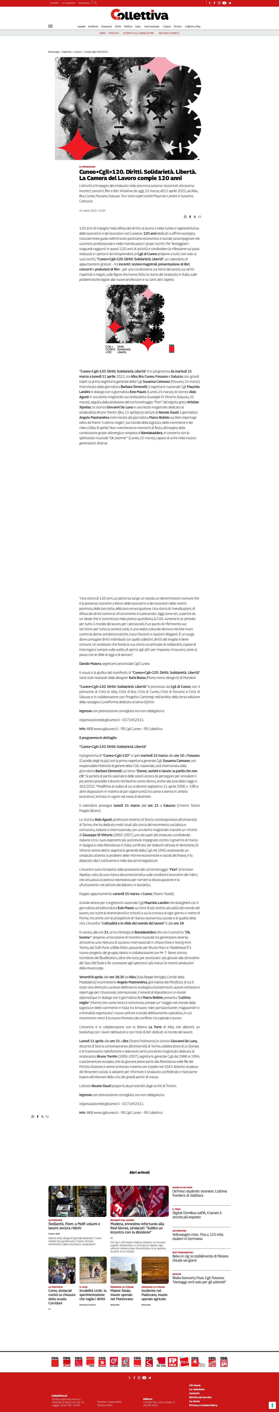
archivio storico (168, 33)
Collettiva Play (193, 26)
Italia (137, 26)
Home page (53, 51)
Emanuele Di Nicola (88, 1305)
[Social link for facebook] (214, 3)
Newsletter (84, 2)
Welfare (128, 26)
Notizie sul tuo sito (200, 1397)
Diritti (118, 26)
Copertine (67, 51)
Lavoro (81, 26)
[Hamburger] (50, 26)
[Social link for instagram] (219, 3)
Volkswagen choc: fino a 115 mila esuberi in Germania (198, 1236)
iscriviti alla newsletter (138, 33)
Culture (167, 26)
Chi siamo (195, 1385)
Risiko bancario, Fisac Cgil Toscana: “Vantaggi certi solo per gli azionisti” (199, 1280)
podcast (114, 33)
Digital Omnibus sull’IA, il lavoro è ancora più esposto (197, 1215)
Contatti (54, 2)
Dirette (177, 26)
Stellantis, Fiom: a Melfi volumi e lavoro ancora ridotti (74, 1226)
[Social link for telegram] (229, 3)
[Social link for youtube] (224, 3)
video (102, 33)
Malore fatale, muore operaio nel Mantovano (121, 1295)
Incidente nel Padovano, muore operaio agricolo (155, 1295)
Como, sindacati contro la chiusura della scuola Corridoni (61, 1297)
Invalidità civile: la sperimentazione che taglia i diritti (93, 1295)
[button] (185, 216)
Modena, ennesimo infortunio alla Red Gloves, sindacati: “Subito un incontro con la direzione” (137, 1228)
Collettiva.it (59, 1395)
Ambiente (93, 26)
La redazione (68, 2)
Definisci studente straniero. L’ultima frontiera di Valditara (200, 1193)
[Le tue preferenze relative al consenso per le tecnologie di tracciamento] (272, 1405)
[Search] (95, 3)
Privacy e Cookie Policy (203, 1405)
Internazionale (151, 26)
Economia (107, 26)
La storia (194, 1401)
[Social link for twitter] (209, 3)
